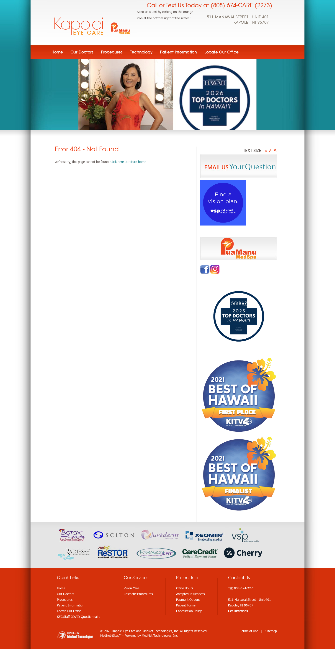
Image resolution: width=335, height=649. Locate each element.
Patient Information (178, 52)
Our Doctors (81, 52)
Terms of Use (249, 631)
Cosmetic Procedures (138, 594)
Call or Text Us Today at (209, 5)
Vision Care (131, 588)
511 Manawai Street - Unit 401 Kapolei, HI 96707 (238, 20)
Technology (141, 52)
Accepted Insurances (190, 594)
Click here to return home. (129, 162)
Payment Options (188, 599)
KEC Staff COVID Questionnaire (78, 617)
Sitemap (271, 631)
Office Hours (184, 588)
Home (57, 52)
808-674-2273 (244, 588)
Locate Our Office (221, 52)
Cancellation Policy (189, 611)
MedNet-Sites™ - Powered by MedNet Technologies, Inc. (139, 635)
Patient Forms (186, 605)
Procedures (112, 52)
